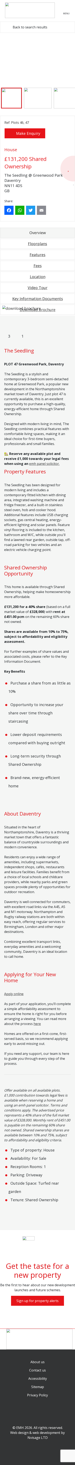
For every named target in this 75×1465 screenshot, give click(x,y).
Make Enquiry (27, 133)
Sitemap (37, 1387)
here (37, 1023)
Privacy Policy (37, 1395)
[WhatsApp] (20, 211)
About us (37, 1362)
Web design (19, 1432)
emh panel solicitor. (44, 463)
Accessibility (37, 1378)
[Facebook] (9, 211)
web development (46, 1432)
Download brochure (37, 309)
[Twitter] (31, 211)
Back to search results (29, 27)
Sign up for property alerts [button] (37, 1300)
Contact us (37, 1370)
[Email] (42, 211)
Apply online (14, 994)
